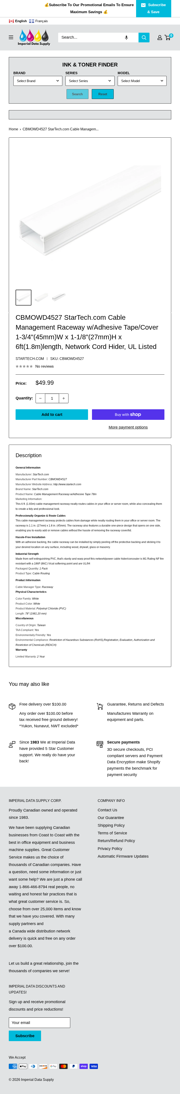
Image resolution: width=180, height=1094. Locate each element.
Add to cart (51, 414)
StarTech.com (30, 359)
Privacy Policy (110, 848)
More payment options (128, 427)
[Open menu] (11, 37)
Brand (19, 73)
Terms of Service (112, 833)
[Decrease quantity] (40, 398)
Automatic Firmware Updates (123, 856)
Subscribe (24, 1036)
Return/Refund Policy (116, 841)
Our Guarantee (111, 818)
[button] (126, 37)
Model (124, 73)
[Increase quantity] (63, 398)
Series (71, 73)
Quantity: (24, 398)
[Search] (144, 37)
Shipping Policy (111, 825)
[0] (167, 37)
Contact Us (107, 810)
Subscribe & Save (156, 8)
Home (13, 129)
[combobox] (98, 37)
